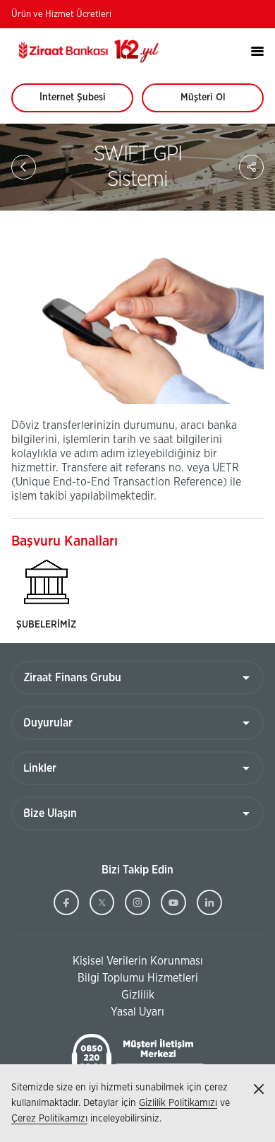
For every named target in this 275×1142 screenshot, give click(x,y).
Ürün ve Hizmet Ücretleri (61, 14)
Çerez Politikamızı (49, 1119)
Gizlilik (137, 995)
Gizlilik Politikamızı (178, 1103)
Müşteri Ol (216, 102)
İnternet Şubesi (80, 102)
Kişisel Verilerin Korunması (107, 961)
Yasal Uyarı (137, 1012)
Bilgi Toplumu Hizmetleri (104, 978)
